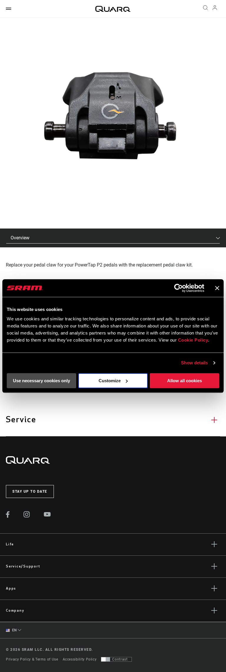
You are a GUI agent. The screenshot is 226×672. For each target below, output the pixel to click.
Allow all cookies (184, 380)
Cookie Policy (193, 339)
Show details (194, 362)
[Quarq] (113, 8)
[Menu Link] (8, 9)
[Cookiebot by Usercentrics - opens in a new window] (178, 288)
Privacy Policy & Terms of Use (32, 659)
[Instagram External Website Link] (27, 516)
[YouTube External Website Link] (47, 515)
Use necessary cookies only (41, 380)
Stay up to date (29, 491)
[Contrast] (105, 659)
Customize (110, 380)
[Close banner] (217, 288)
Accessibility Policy (80, 659)
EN (14, 630)
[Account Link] (215, 9)
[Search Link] (205, 8)
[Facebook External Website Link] (8, 516)
